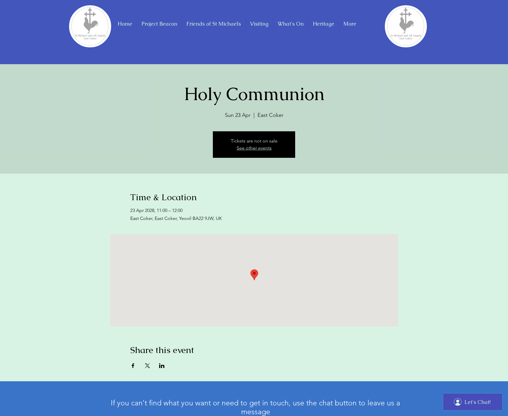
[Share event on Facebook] (133, 365)
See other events (254, 148)
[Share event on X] (147, 365)
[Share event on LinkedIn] (162, 365)
